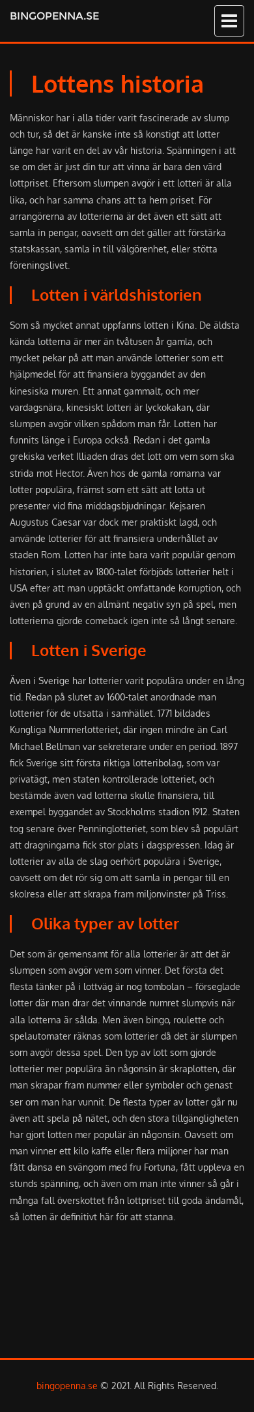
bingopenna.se (54, 16)
